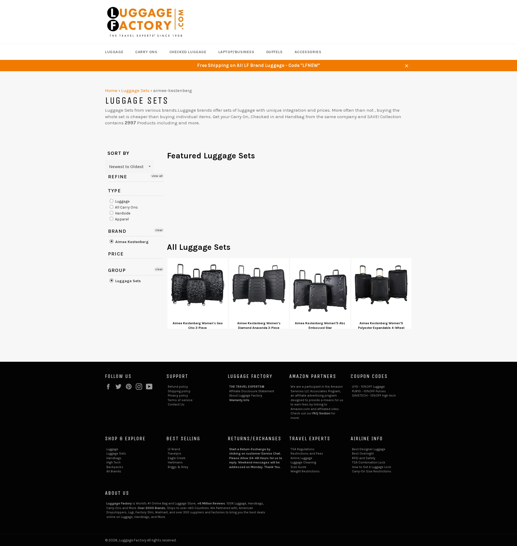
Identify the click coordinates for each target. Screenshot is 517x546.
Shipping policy (179, 391)
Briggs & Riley (178, 467)
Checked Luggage (188, 52)
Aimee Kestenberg (131, 242)
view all (157, 176)
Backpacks (114, 467)
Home (111, 90)
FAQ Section (321, 413)
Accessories (308, 52)
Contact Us (176, 404)
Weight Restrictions (305, 471)
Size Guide (298, 467)
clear (159, 230)
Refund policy (178, 386)
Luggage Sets (135, 90)
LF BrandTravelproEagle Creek (177, 453)
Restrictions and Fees (307, 453)
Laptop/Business (236, 52)
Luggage (114, 52)
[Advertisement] (289, 204)
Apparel (121, 219)
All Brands (113, 471)
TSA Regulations (303, 449)
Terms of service (180, 400)
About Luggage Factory (245, 395)
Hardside (122, 213)
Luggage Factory (132, 540)
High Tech (113, 462)
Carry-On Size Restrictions (371, 471)
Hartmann (175, 462)
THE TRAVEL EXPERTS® (246, 386)
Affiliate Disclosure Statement (251, 391)
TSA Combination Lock (368, 462)
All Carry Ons (126, 207)
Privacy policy (178, 395)
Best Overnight (363, 453)
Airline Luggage (301, 458)
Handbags (113, 458)
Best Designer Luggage (368, 449)
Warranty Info (239, 400)
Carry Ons (146, 52)
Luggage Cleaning (303, 462)
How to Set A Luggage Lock (371, 467)
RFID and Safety (363, 458)
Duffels (274, 52)
